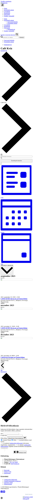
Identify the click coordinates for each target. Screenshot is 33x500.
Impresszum (7, 473)
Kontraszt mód (22, 452)
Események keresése (16, 160)
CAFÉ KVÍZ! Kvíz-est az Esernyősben (14, 299)
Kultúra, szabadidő (9, 16)
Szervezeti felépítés (12, 22)
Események (4, 50)
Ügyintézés (7, 11)
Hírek (5, 8)
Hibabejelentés (8, 484)
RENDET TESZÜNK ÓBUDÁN (8, 35)
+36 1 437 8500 (13, 462)
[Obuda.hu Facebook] (2, 492)
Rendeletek (7, 13)
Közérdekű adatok (9, 10)
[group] (16, 440)
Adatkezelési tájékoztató (10, 479)
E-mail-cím (4, 435)
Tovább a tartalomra (6, 1)
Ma (1, 370)
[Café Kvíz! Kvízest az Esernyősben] (16, 338)
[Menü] (2, 5)
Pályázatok (7, 14)
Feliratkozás (4, 448)
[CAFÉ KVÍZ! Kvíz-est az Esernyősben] (16, 280)
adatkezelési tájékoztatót (16, 443)
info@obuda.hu (15, 463)
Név (2, 433)
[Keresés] (17, 34)
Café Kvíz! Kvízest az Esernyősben (13, 357)
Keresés (22, 37)
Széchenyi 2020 (8, 482)
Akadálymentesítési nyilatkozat (12, 481)
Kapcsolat (6, 470)
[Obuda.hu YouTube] (4, 492)
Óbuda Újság (7, 471)
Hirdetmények (11, 29)
